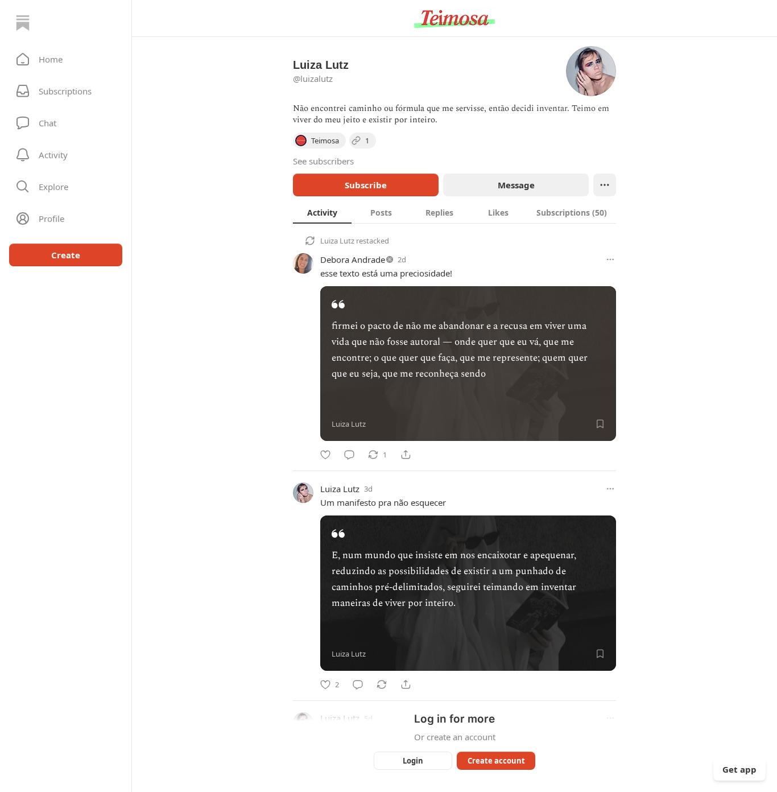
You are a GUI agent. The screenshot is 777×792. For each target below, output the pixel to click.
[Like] (325, 455)
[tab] (322, 212)
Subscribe (366, 185)
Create (65, 255)
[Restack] (381, 684)
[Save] (600, 424)
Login (413, 761)
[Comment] (349, 455)
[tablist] (454, 212)
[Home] (22, 22)
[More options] (610, 259)
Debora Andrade (352, 259)
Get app (739, 769)
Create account (496, 761)
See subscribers (323, 161)
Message (516, 185)
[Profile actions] (604, 185)
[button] (65, 59)
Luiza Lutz (337, 241)
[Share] (405, 455)
